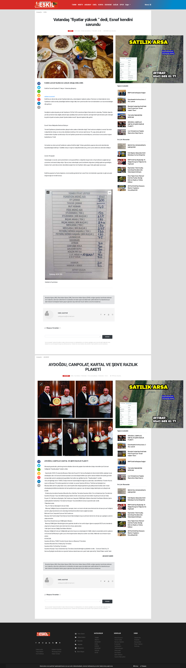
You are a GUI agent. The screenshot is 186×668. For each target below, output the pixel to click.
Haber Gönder (56, 654)
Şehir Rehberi (118, 654)
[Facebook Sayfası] (37, 643)
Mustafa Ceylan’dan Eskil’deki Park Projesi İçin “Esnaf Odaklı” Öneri (137, 108)
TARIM (74, 5)
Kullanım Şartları (56, 649)
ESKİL (95, 5)
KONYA (100, 5)
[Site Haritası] (57, 643)
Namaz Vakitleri (119, 642)
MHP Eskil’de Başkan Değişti (137, 93)
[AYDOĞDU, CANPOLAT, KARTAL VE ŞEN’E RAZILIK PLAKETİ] (75, 418)
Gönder (107, 336)
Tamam (144, 666)
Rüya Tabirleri (138, 644)
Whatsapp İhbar (56, 651)
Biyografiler (137, 642)
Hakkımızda (39, 649)
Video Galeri (81, 637)
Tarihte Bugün (119, 648)
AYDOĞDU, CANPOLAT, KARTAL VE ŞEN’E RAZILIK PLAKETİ (136, 124)
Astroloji (136, 646)
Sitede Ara (137, 637)
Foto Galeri (81, 633)
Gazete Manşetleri (120, 657)
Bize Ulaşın (80, 651)
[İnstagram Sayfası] (43, 643)
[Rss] (53, 643)
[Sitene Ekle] (60, 643)
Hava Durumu (119, 637)
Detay (136, 666)
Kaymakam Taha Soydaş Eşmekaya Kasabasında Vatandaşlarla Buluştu (135, 170)
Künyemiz (80, 648)
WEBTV (80, 5)
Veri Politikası (40, 654)
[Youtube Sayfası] (47, 643)
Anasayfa (39, 12)
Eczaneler (117, 644)
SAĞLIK (115, 5)
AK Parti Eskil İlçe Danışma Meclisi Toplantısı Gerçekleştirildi (136, 188)
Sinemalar (118, 650)
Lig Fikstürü (118, 646)
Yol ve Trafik (118, 640)
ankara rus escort (49, 96)
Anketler (136, 640)
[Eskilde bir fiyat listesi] (79, 234)
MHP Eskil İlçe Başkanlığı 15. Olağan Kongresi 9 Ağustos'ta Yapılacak (137, 162)
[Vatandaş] (75, 56)
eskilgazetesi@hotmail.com (66, 316)
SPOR (122, 5)
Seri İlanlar (118, 652)
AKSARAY (87, 5)
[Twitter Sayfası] (40, 643)
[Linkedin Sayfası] (50, 643)
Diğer (127, 5)
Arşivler (79, 644)
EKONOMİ (108, 5)
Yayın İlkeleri (39, 651)
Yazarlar (80, 641)
